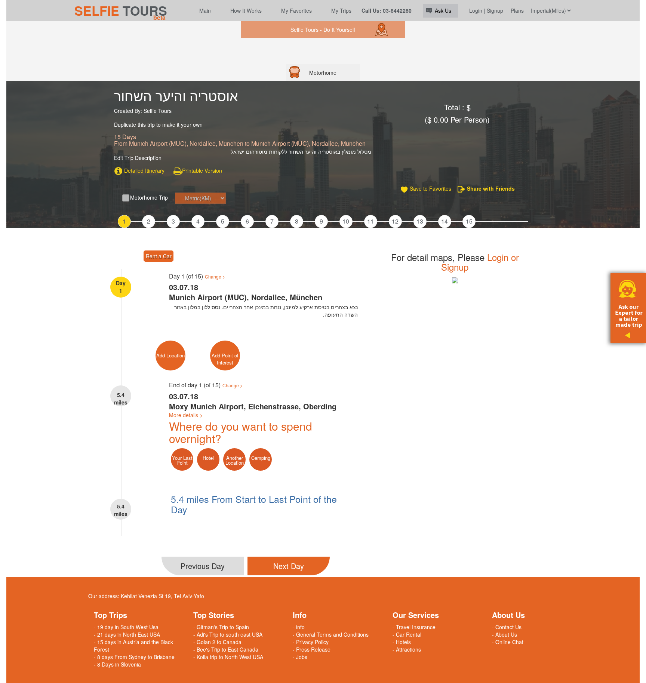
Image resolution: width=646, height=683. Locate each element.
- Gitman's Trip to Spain (221, 627)
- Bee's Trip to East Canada (225, 649)
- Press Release (311, 649)
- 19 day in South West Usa (126, 627)
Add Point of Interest (225, 359)
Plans (517, 10)
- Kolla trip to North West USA (228, 657)
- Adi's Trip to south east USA (227, 634)
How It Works (246, 10)
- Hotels (402, 642)
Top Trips (110, 614)
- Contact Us (507, 627)
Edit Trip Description (138, 158)
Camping (260, 457)
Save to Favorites (430, 188)
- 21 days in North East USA (127, 634)
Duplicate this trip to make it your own (158, 124)
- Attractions (407, 649)
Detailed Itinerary (143, 170)
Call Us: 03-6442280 (387, 10)
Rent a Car (159, 256)
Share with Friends (491, 188)
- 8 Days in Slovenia (117, 664)
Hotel (208, 457)
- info (299, 627)
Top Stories (213, 614)
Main (205, 10)
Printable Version (202, 170)
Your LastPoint (182, 460)
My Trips (341, 10)
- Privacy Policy (311, 642)
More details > (186, 415)
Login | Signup (486, 10)
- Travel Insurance (414, 627)
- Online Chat (507, 642)
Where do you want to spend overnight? (240, 432)
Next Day (288, 565)
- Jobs (300, 657)
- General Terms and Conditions (331, 634)
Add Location (170, 355)
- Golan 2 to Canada (217, 642)
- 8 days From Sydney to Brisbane (134, 657)
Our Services (416, 614)
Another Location (234, 460)
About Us (508, 614)
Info (300, 614)
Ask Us (443, 10)
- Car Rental (407, 634)
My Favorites (296, 10)
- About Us (504, 634)
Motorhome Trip (149, 197)
